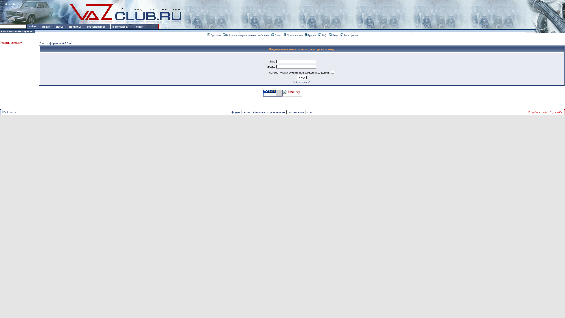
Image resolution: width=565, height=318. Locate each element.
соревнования (96, 26)
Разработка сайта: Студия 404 (545, 112)
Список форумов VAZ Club (56, 43)
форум (46, 26)
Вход (335, 35)
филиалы (75, 26)
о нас (139, 26)
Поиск (278, 35)
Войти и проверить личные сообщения (247, 35)
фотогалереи (121, 26)
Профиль (216, 35)
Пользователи (295, 35)
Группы (312, 35)
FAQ (324, 35)
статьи (60, 26)
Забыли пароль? (302, 82)
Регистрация (351, 35)
